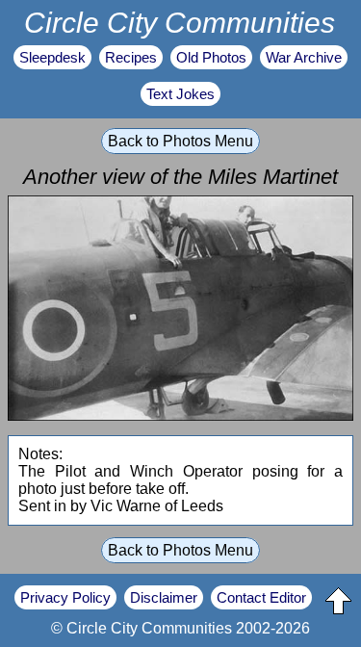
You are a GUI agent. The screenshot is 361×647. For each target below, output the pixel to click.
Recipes (131, 57)
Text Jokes (180, 94)
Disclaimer (163, 597)
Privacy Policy (65, 597)
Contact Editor (261, 597)
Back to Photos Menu (180, 141)
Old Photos (211, 57)
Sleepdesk (52, 57)
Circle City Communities (179, 22)
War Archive (304, 57)
